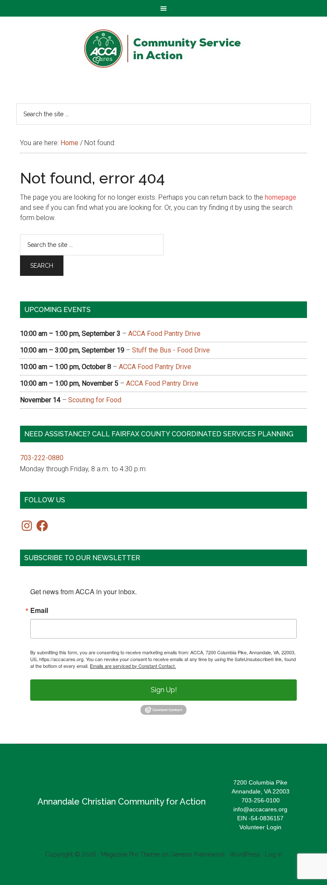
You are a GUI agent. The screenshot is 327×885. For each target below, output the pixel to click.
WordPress (244, 854)
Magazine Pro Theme (130, 854)
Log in (273, 854)
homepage (280, 197)
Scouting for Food (94, 400)
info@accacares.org (260, 809)
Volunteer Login (260, 827)
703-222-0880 (41, 458)
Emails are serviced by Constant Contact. (133, 665)
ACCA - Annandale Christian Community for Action (163, 48)
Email (39, 610)
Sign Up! (164, 690)
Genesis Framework (197, 854)
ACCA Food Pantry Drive (164, 333)
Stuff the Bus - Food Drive (171, 350)
